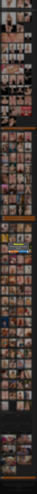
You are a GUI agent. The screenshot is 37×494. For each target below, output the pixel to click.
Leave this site (23, 251)
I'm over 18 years (14, 251)
